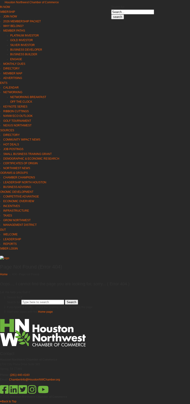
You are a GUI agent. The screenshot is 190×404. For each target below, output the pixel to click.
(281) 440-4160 (20, 375)
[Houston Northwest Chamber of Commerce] (4, 258)
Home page (45, 311)
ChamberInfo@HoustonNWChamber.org (34, 379)
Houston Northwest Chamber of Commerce (32, 2)
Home (4, 274)
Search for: (118, 7)
